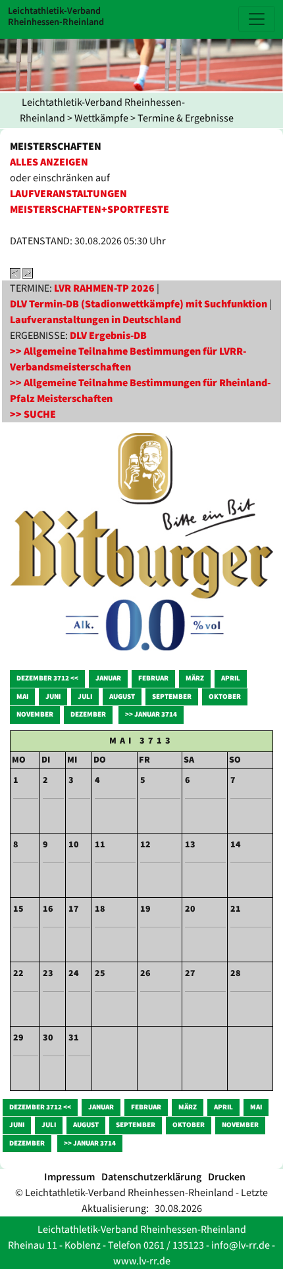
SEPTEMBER (172, 696)
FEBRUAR (153, 678)
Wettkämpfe (101, 118)
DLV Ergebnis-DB (108, 335)
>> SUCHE (33, 414)
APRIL (230, 678)
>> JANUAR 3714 (151, 714)
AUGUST (122, 696)
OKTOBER (225, 696)
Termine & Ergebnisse (186, 118)
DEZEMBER (88, 714)
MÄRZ (195, 678)
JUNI (53, 696)
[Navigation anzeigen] (256, 19)
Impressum (69, 1177)
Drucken (226, 1177)
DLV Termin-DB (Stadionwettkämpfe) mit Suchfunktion (138, 304)
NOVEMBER (34, 714)
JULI (85, 696)
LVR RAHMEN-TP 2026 (104, 288)
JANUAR (108, 678)
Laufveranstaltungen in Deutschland (95, 320)
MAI (22, 696)
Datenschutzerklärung (151, 1177)
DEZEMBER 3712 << (47, 678)
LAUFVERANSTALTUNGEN (68, 194)
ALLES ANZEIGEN (49, 162)
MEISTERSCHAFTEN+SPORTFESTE (89, 209)
